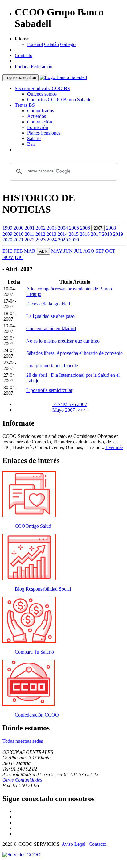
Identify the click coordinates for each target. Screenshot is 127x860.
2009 (7, 234)
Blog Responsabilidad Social (43, 589)
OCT (110, 251)
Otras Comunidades (22, 780)
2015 (74, 234)
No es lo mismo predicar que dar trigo (63, 340)
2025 (63, 239)
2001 (30, 228)
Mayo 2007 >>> (69, 410)
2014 (63, 234)
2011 (29, 234)
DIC (19, 257)
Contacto (23, 55)
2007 (98, 228)
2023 (41, 239)
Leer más (114, 447)
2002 (41, 228)
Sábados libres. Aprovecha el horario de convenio (74, 353)
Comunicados (40, 110)
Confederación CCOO (37, 714)
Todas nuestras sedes (22, 741)
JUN (68, 251)
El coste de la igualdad (48, 303)
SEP (100, 251)
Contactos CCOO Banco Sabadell (60, 99)
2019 (118, 234)
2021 (18, 239)
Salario (34, 138)
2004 (63, 228)
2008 (111, 228)
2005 (74, 228)
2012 (40, 234)
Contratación (39, 121)
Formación (37, 127)
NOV (8, 257)
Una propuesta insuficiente (52, 365)
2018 (107, 234)
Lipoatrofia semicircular (49, 390)
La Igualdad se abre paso (50, 316)
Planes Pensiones (43, 132)
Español (35, 44)
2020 (7, 239)
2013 (51, 234)
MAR (29, 251)
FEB (18, 251)
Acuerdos (36, 116)
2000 (18, 228)
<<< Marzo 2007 (69, 404)
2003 (52, 228)
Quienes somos (42, 94)
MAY (56, 251)
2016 (85, 234)
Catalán (51, 44)
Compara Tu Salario (34, 651)
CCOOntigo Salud (33, 526)
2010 (18, 234)
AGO (88, 251)
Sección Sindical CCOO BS (42, 88)
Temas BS (25, 105)
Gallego (68, 44)
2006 (85, 228)
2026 (74, 239)
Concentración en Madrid (51, 328)
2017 (96, 234)
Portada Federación (33, 66)
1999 (7, 228)
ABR (43, 251)
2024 (52, 239)
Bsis (31, 144)
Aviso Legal (73, 844)
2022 (30, 239)
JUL (78, 251)
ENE (7, 251)
